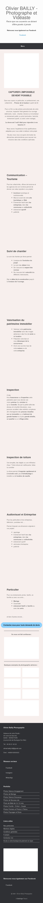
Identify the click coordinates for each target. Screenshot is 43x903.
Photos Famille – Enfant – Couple (14, 806)
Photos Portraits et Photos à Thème (15, 809)
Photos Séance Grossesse (12, 797)
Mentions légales (9, 829)
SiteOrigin (20, 898)
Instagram (9, 773)
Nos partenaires (8, 826)
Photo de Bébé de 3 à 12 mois (13, 803)
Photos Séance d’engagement (13, 791)
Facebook (22, 35)
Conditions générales (10, 832)
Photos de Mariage (9, 794)
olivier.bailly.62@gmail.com (12, 748)
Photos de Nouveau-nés (11, 800)
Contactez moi (8, 838)
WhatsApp (9, 777)
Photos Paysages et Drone (12, 812)
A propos (6, 835)
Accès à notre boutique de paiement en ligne (18, 841)
